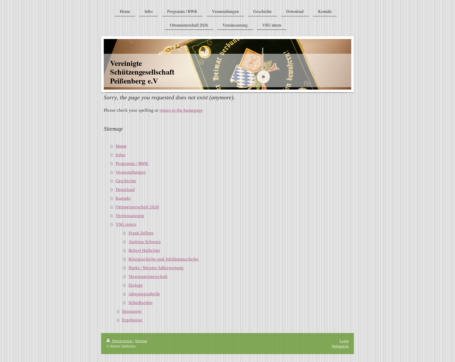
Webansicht (340, 346)
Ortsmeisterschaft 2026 (137, 206)
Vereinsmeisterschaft (147, 276)
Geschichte (126, 180)
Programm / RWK (132, 163)
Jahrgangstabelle (144, 293)
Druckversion (122, 341)
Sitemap (141, 341)
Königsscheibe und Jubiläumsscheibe (163, 259)
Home (121, 146)
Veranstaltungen (131, 172)
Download (125, 189)
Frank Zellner (141, 233)
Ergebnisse (132, 319)
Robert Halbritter (144, 250)
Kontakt (123, 198)
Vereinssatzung (130, 215)
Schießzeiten (140, 302)
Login (344, 341)
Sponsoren (132, 311)
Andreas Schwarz (144, 241)
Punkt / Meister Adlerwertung (156, 267)
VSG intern (126, 224)
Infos (120, 154)
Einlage (135, 285)
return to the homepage (181, 110)
